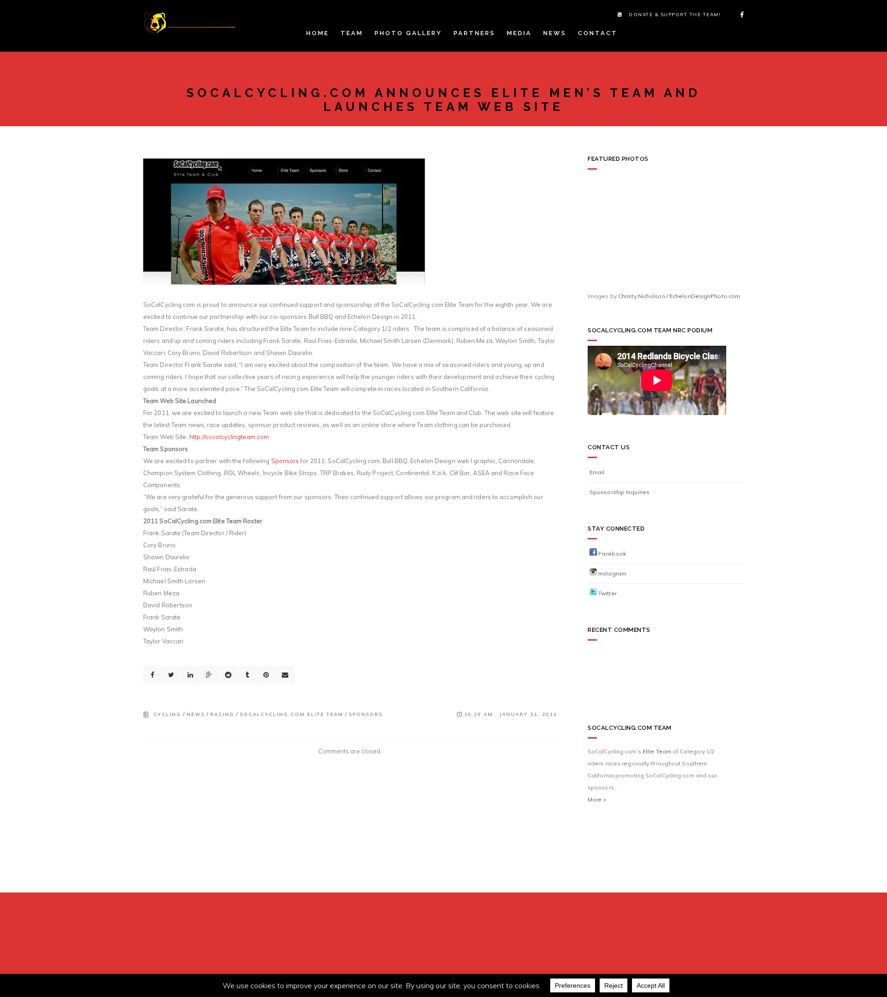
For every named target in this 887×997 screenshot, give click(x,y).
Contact (598, 33)
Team (351, 33)
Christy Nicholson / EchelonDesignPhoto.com (679, 296)
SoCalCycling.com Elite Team (291, 714)
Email (597, 472)
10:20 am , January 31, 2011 (510, 714)
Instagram (611, 573)
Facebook (611, 553)
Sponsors (285, 461)
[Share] (152, 675)
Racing (222, 714)
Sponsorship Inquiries (619, 492)
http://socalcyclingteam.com (229, 436)
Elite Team (657, 751)
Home (317, 33)
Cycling (167, 714)
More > (597, 799)
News (554, 33)
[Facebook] (739, 15)
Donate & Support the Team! (675, 15)
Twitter (607, 593)
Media (519, 33)
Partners (474, 33)
